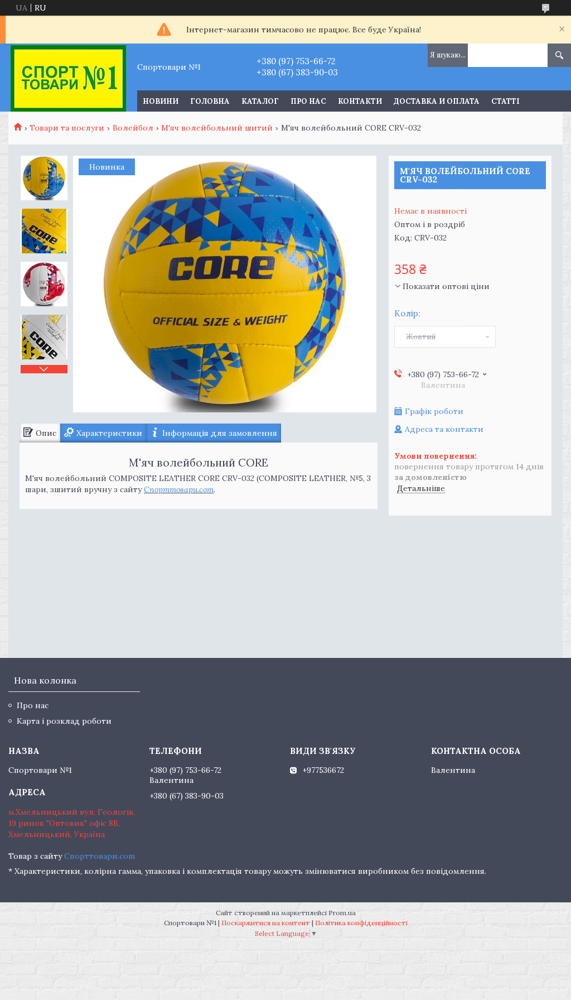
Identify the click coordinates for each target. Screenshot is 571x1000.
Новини (160, 101)
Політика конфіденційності (361, 923)
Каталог (260, 101)
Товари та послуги (67, 128)
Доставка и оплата (437, 101)
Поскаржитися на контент (265, 923)
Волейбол (133, 128)
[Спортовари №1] (68, 77)
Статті (505, 101)
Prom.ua (342, 912)
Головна (210, 101)
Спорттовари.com (179, 489)
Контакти (360, 101)
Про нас (308, 101)
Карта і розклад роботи (64, 721)
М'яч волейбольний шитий (217, 128)
